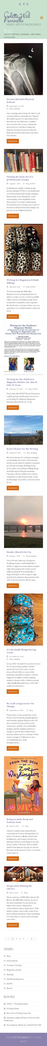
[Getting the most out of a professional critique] (23, 161)
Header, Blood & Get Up (19, 552)
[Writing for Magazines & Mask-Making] (23, 250)
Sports (9, 988)
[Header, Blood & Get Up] (23, 522)
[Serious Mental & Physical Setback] (23, 69)
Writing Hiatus (13, 1008)
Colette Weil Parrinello (17, 18)
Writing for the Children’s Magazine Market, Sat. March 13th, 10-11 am (22, 382)
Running (17, 109)
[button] (41, 18)
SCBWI (32, 184)
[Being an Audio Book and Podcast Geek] (23, 785)
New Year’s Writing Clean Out (19, 1013)
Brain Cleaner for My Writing (22, 448)
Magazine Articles (14, 970)
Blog (11, 109)
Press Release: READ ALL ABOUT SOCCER (24, 1025)
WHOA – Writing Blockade (17, 1004)
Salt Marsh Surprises (15, 979)
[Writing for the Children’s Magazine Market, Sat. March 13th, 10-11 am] (23, 349)
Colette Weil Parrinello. (21, 1037)
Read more (12, 141)
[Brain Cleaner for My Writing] (23, 430)
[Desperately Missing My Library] (23, 874)
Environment (12, 961)
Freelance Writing (14, 965)
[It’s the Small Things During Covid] (23, 619)
